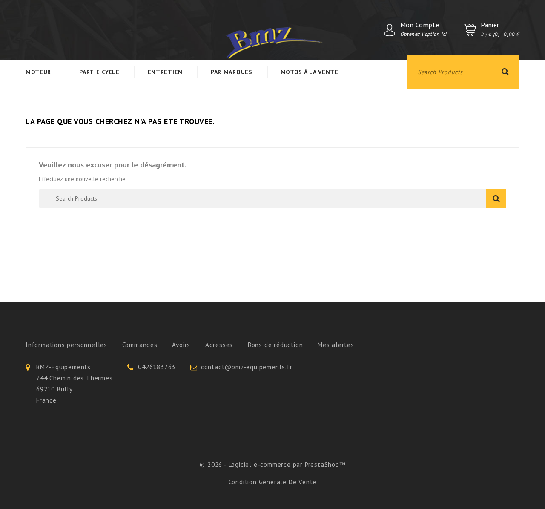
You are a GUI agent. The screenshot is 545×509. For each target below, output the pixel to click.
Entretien (165, 72)
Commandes (140, 345)
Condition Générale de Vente (273, 482)
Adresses (219, 345)
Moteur (38, 72)
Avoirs (181, 345)
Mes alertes (336, 345)
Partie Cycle (99, 72)
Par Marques (231, 72)
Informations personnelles (66, 345)
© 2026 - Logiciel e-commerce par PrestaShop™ (272, 464)
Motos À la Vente (309, 72)
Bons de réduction (275, 345)
